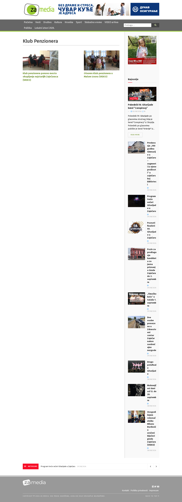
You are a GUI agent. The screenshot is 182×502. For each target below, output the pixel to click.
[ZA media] (39, 15)
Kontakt (125, 490)
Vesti (38, 22)
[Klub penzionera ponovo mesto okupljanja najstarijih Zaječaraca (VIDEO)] (40, 69)
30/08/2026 (136, 111)
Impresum (154, 490)
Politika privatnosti (139, 490)
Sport (79, 22)
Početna (28, 22)
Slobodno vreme (93, 22)
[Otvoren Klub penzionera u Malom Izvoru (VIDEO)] (101, 69)
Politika (28, 28)
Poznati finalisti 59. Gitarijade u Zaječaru (56, 466)
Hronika (69, 22)
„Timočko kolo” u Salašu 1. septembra (151, 300)
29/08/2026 (151, 311)
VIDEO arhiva (111, 22)
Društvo (47, 22)
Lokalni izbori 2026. (45, 28)
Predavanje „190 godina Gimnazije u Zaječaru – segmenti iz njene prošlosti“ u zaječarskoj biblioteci (151, 163)
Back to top (152, 496)
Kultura (58, 22)
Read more (135, 135)
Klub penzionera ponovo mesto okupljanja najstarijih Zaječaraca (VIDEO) (40, 76)
